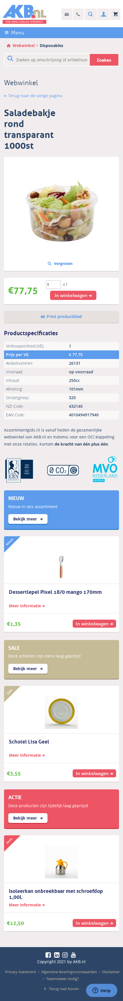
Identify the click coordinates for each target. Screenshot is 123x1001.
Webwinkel (24, 45)
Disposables (51, 45)
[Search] (90, 14)
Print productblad (64, 316)
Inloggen (103, 14)
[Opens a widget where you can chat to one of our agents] (101, 991)
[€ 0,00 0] (115, 14)
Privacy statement (20, 971)
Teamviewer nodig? (62, 978)
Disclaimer (111, 971)
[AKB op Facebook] (49, 955)
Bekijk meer (25, 519)
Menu (17, 33)
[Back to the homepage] (25, 14)
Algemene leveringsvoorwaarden (69, 971)
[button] (73, 295)
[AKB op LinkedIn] (57, 955)
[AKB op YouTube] (74, 955)
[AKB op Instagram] (66, 955)
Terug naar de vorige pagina (35, 95)
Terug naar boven (64, 988)
